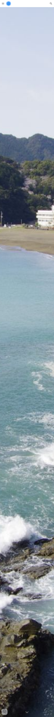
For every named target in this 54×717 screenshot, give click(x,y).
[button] (3, 3)
